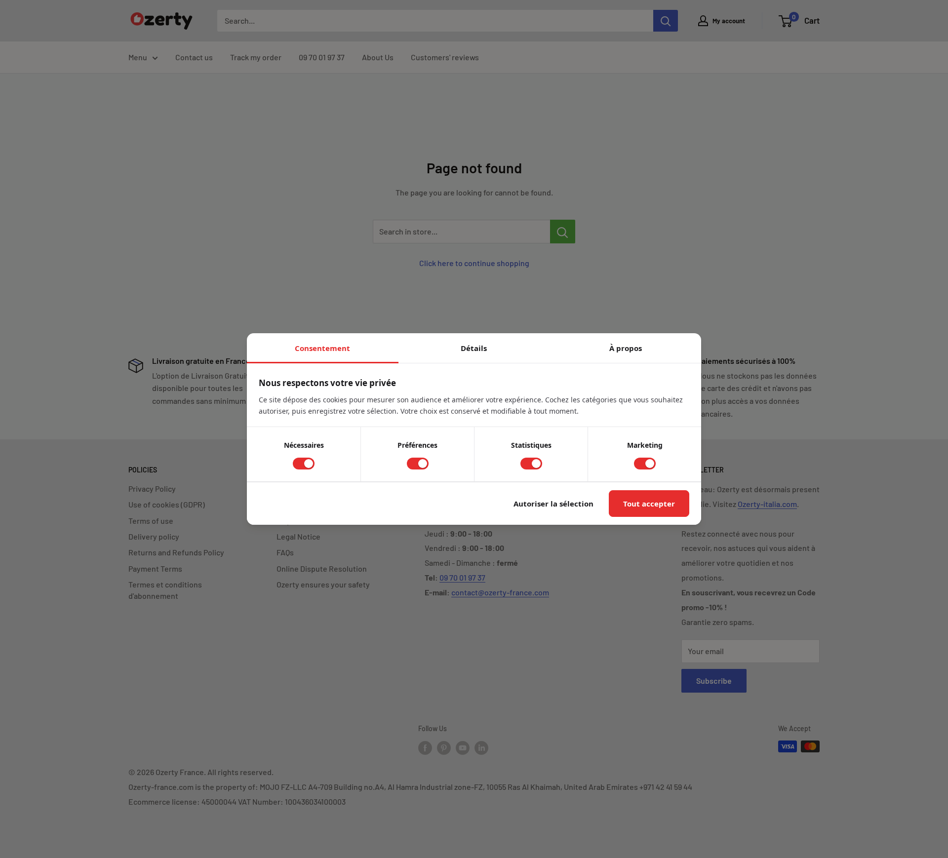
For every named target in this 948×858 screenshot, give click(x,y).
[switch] (304, 463)
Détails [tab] (474, 348)
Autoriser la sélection (553, 503)
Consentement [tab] (322, 348)
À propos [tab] (625, 348)
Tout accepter (649, 503)
